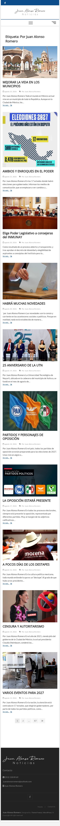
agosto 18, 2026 (10, 444)
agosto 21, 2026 (10, 177)
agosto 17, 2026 (10, 506)
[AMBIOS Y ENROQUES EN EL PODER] (30, 139)
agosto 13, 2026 (10, 698)
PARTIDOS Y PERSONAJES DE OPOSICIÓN (23, 437)
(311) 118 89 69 (11, 777)
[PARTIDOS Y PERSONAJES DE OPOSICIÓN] (30, 411)
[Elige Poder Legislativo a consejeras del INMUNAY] (30, 213)
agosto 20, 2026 (10, 242)
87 (36, 720)
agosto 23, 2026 (10, 91)
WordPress (47, 812)
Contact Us (51, 807)
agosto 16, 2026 (10, 570)
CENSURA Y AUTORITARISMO (23, 626)
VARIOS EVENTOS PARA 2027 (23, 693)
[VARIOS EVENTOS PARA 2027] (30, 670)
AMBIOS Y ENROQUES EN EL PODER (28, 171)
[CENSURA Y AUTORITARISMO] (30, 606)
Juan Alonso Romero (13, 786)
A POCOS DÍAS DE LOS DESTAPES (26, 564)
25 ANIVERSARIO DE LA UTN (23, 365)
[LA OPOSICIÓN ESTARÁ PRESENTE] (30, 481)
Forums (40, 807)
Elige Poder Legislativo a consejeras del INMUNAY (28, 235)
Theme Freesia (36, 812)
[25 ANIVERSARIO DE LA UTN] (30, 345)
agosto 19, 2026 (10, 371)
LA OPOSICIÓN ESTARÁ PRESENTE (27, 500)
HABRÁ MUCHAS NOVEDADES (24, 303)
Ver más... (10, 105)
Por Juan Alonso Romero (31, 91)
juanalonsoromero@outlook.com (17, 781)
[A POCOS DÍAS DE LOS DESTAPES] (30, 545)
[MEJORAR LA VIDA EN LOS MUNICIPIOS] (30, 62)
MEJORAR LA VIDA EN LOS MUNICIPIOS (21, 84)
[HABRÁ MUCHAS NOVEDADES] (30, 281)
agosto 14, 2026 (10, 632)
